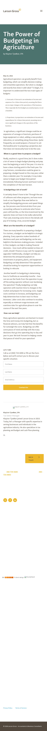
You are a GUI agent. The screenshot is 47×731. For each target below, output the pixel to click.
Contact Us (23, 387)
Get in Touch (31, 458)
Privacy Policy (7, 708)
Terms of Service (21, 708)
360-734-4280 (12, 472)
